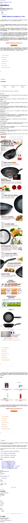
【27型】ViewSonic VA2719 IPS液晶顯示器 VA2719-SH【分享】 (9, 468)
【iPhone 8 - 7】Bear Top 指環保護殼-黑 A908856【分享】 (8, 463)
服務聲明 (20, 513)
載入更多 (1, 480)
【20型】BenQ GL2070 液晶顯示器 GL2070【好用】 (8, 465)
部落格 (2, 12)
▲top (1, 479)
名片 (2, 13)
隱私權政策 (18, 513)
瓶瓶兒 (1, 472)
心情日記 (6, 10)
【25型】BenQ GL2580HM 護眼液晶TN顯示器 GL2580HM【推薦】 (10, 467)
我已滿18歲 (2, 521)
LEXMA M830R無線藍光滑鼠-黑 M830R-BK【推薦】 (8, 461)
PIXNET (9, 513)
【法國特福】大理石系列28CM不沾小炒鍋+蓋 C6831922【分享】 (13, 16)
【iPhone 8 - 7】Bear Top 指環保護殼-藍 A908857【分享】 (8, 464)
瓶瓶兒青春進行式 (4, 5)
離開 (3, 521)
